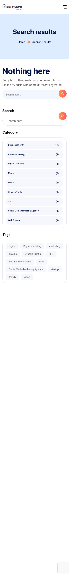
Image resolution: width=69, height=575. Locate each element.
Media (33, 173)
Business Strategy (33, 154)
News (33, 182)
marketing (54, 246)
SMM (41, 261)
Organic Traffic (33, 192)
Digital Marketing (33, 163)
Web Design (33, 220)
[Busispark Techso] (12, 6)
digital (12, 246)
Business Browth (33, 145)
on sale (13, 253)
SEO (33, 201)
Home (21, 42)
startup (55, 269)
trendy (12, 276)
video (27, 276)
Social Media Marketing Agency (33, 211)
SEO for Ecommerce (20, 261)
